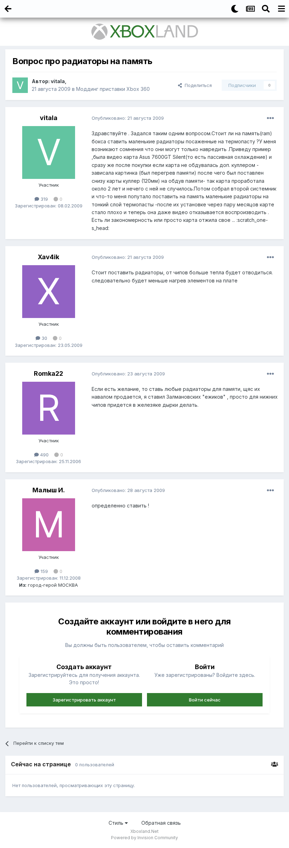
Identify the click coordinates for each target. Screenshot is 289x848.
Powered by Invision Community (144, 837)
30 (43, 338)
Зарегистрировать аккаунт (84, 700)
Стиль (117, 823)
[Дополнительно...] (270, 118)
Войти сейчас (205, 700)
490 (44, 454)
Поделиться (197, 85)
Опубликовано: (128, 118)
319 (43, 199)
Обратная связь (161, 823)
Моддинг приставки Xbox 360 (113, 89)
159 (43, 571)
